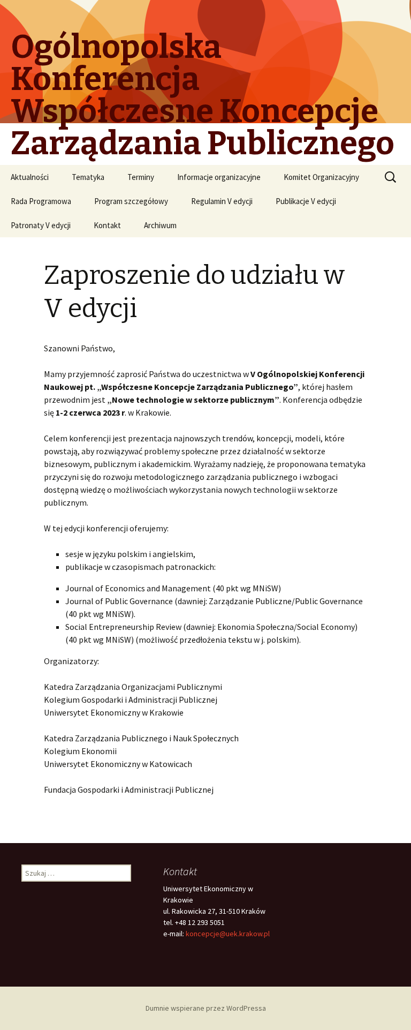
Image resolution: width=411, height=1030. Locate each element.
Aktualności (30, 177)
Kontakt (107, 225)
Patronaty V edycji (41, 225)
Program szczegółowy (131, 201)
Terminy (140, 177)
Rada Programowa (41, 201)
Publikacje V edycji (306, 201)
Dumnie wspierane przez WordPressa (206, 1008)
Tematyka (88, 177)
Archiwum (160, 225)
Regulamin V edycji (222, 201)
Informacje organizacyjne (219, 177)
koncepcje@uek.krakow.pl (228, 933)
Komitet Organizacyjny (321, 177)
